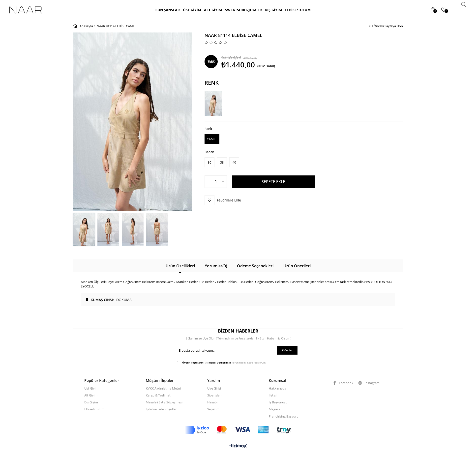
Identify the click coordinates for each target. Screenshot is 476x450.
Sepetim (213, 409)
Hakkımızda (277, 388)
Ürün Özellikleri (180, 266)
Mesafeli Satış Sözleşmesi (164, 402)
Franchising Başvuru (283, 416)
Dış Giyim (91, 402)
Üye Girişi (214, 388)
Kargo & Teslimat (158, 395)
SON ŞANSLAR (167, 9)
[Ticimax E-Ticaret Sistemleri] (238, 446)
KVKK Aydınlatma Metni (163, 388)
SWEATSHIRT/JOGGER (243, 9)
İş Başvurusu (278, 402)
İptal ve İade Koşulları (161, 409)
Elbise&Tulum (94, 409)
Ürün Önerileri (297, 266)
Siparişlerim (215, 395)
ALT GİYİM (213, 9)
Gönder (287, 350)
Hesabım (213, 402)
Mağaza (274, 409)
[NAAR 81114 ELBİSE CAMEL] (214, 103)
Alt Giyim (90, 395)
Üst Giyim (91, 388)
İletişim (274, 395)
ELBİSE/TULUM (298, 9)
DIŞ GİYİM (273, 9)
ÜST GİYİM (192, 9)
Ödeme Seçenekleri (255, 266)
